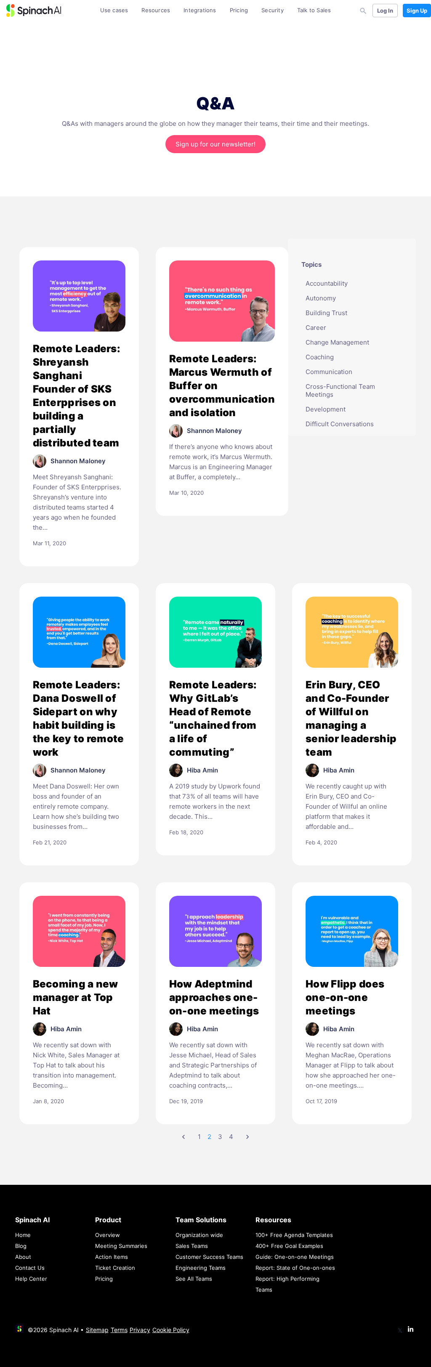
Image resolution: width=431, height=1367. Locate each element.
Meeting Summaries (121, 1245)
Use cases (114, 10)
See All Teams (194, 1278)
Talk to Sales (314, 10)
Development (326, 409)
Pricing (239, 10)
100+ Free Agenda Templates (294, 1235)
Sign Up (417, 10)
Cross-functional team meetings (340, 390)
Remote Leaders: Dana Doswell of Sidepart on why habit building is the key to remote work (78, 718)
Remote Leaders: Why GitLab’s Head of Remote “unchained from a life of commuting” (213, 718)
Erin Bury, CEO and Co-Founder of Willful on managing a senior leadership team (351, 718)
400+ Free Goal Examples (289, 1245)
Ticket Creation (115, 1267)
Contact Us (30, 1267)
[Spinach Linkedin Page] (410, 1330)
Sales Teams (192, 1245)
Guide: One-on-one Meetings (294, 1256)
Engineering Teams (201, 1267)
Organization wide (199, 1235)
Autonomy (321, 298)
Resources (155, 10)
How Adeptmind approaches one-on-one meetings (214, 997)
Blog (21, 1245)
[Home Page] (33, 10)
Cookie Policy (170, 1329)
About (23, 1256)
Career (316, 328)
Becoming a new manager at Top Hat (75, 997)
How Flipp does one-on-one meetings (345, 997)
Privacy (140, 1329)
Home (23, 1235)
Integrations (200, 10)
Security (272, 10)
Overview (107, 1235)
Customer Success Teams (209, 1256)
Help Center (31, 1278)
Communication (329, 372)
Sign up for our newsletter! (215, 144)
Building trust (326, 313)
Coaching (320, 357)
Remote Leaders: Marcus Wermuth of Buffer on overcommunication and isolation (222, 386)
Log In (385, 10)
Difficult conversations (340, 424)
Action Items (111, 1256)
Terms (119, 1329)
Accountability (327, 283)
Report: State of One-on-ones (295, 1267)
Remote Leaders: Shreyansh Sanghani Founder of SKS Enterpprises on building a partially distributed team (77, 395)
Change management (337, 342)
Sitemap (97, 1329)
